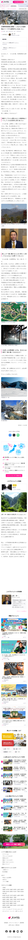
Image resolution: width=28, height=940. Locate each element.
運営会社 (17, 925)
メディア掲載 (5, 881)
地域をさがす (5, 858)
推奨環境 (22, 922)
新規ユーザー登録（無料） (14, 844)
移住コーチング (5, 864)
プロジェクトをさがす (7, 856)
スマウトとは (5, 854)
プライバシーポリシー (14, 922)
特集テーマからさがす (7, 860)
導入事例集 (4, 871)
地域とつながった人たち (7, 862)
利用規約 (6, 922)
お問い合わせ (12, 925)
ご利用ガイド (5, 869)
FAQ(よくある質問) (6, 877)
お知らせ (4, 879)
